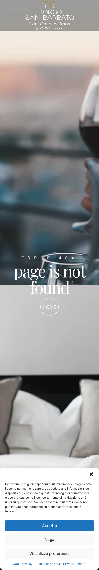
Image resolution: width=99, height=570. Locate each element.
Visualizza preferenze (49, 553)
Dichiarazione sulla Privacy (54, 564)
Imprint (81, 564)
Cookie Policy (23, 564)
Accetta (49, 525)
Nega (49, 539)
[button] (91, 474)
